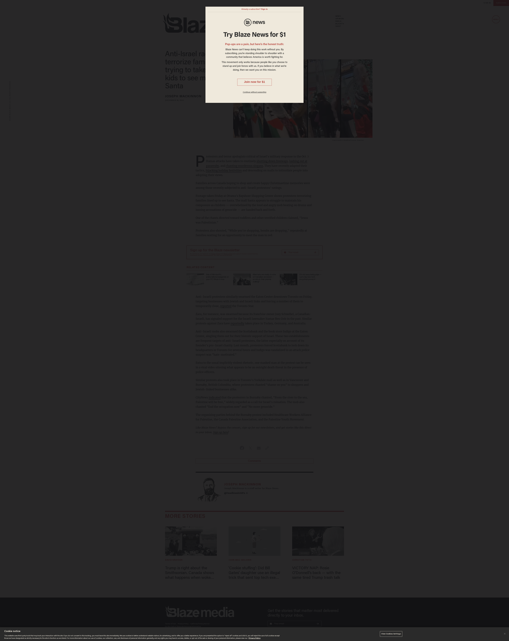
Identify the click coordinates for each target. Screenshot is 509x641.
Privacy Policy (254, 638)
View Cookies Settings (391, 634)
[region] (254, 634)
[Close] (505, 634)
